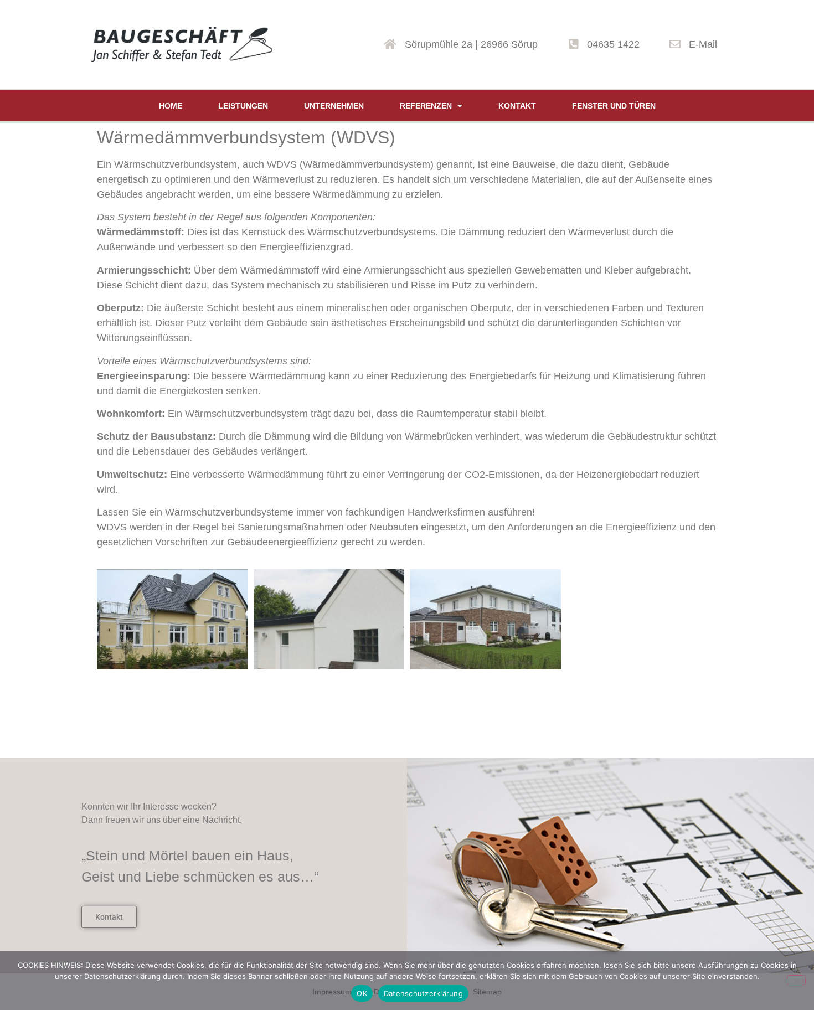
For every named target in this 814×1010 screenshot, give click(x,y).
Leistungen (243, 105)
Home (170, 105)
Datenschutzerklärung (423, 993)
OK (362, 993)
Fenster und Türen (614, 105)
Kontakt (517, 105)
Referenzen (426, 105)
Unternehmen (334, 105)
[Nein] (796, 980)
